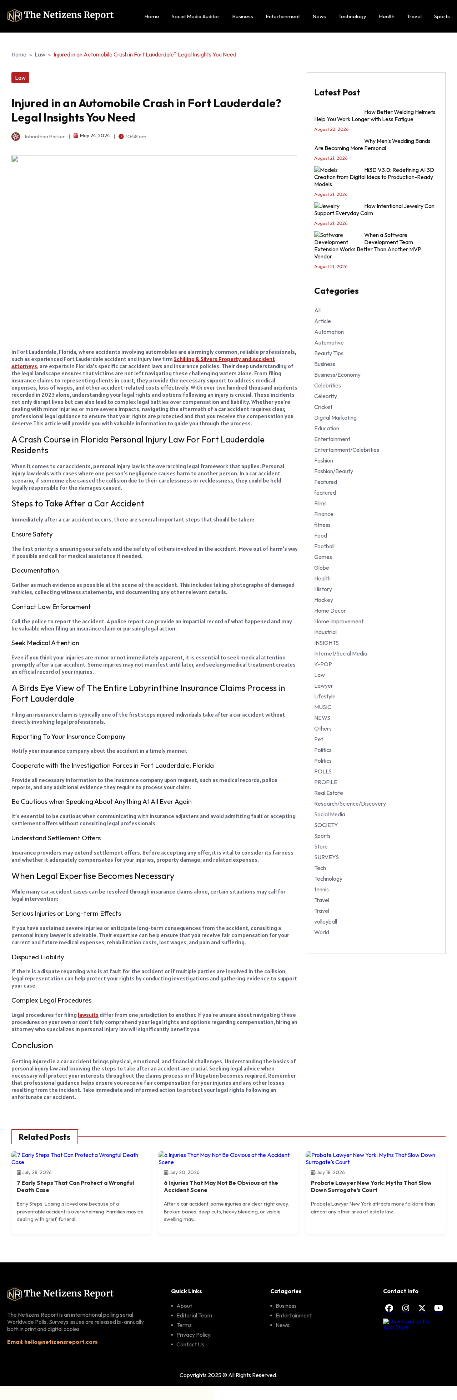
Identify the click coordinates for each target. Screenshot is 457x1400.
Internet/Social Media (340, 653)
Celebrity (325, 396)
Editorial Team (194, 1315)
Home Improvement (338, 621)
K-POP (323, 664)
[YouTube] (438, 1308)
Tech (320, 867)
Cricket (323, 406)
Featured (325, 481)
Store (321, 846)
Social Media (329, 814)
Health (387, 16)
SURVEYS (326, 857)
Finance (323, 514)
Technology (352, 16)
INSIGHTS (326, 642)
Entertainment (283, 16)
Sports (442, 16)
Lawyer (323, 685)
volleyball (325, 921)
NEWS (322, 717)
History (323, 589)
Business (242, 16)
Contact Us (190, 1344)
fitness (322, 524)
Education (326, 428)
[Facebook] (389, 1308)
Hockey (323, 599)
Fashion (323, 460)
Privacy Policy (193, 1334)
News (319, 16)
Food (320, 535)
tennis (321, 889)
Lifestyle (325, 696)
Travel (414, 16)
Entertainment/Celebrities (346, 449)
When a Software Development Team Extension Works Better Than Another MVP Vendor (367, 245)
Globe (321, 567)
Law (40, 54)
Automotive (329, 342)
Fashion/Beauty (333, 471)
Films (320, 503)
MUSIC (322, 707)
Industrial (325, 631)
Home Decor (330, 610)
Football (324, 546)
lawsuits (88, 1014)
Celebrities (327, 385)
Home (151, 16)
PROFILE (325, 782)
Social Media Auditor (196, 16)
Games (323, 556)
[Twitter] (422, 1308)
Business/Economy (337, 374)
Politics (323, 749)
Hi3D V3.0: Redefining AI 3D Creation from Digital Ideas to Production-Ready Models (374, 177)
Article (322, 321)
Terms (184, 1325)
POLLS (323, 771)
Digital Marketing (335, 417)
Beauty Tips (328, 353)
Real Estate (328, 792)
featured (325, 492)
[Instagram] (406, 1308)
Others (323, 728)
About (184, 1305)
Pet (318, 739)
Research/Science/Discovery (350, 803)
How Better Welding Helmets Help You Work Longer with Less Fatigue (375, 115)
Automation (329, 331)
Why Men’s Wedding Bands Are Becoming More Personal (372, 144)
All (317, 310)
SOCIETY (326, 824)
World (321, 932)
